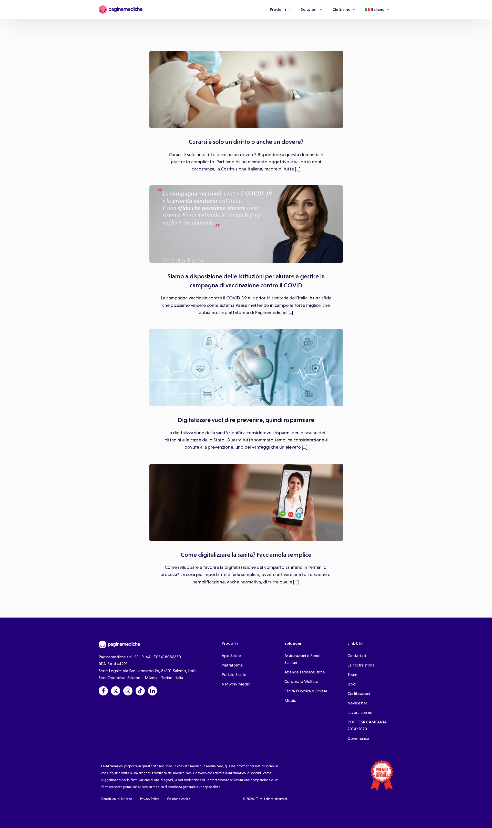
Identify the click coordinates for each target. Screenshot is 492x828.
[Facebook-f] (103, 690)
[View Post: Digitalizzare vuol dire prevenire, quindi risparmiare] (246, 367)
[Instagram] (127, 690)
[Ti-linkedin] (152, 690)
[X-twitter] (115, 690)
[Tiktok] (140, 690)
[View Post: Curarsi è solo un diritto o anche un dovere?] (246, 89)
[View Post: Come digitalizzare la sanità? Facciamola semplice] (246, 502)
